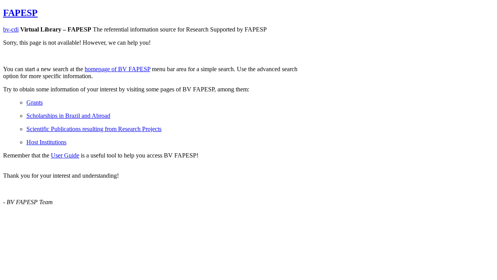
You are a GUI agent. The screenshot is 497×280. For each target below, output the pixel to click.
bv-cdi (11, 29)
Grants (34, 102)
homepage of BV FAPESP (117, 69)
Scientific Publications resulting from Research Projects (94, 129)
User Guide (65, 155)
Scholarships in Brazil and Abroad (68, 115)
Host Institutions (46, 142)
